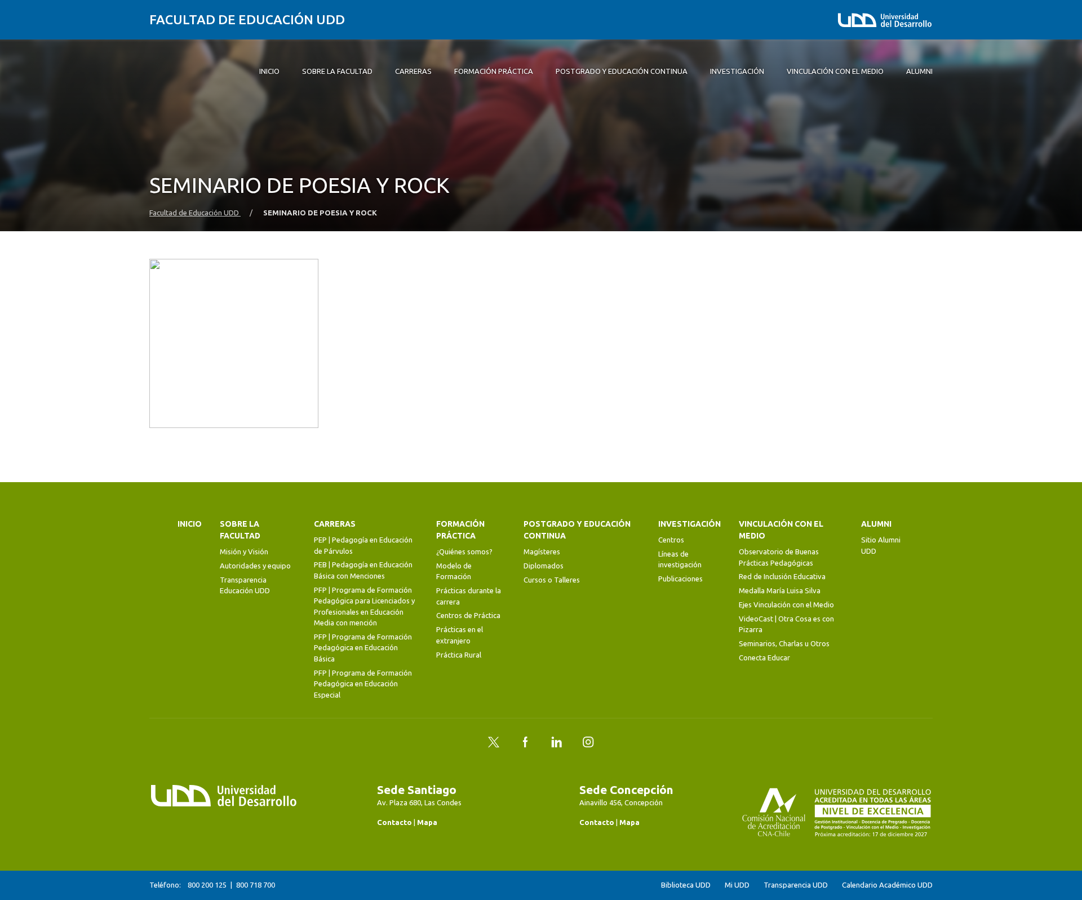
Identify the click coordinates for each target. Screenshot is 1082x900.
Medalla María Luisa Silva (780, 590)
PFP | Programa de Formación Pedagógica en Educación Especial (363, 684)
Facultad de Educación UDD (247, 19)
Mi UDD (737, 885)
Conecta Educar (764, 657)
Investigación (689, 523)
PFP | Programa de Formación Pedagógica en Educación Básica (363, 648)
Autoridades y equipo (255, 566)
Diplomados (544, 566)
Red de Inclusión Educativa (782, 576)
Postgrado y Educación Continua (577, 529)
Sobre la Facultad (240, 529)
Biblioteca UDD (686, 885)
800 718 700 (255, 885)
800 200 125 (207, 885)
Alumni (876, 523)
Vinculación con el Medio (781, 529)
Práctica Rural (458, 655)
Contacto (394, 822)
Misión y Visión (244, 551)
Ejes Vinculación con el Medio (786, 604)
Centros (671, 540)
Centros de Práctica (468, 615)
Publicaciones (680, 579)
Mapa (427, 822)
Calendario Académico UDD (887, 885)
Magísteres (542, 551)
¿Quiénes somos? (464, 551)
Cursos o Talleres (552, 580)
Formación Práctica (460, 529)
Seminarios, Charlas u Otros (784, 643)
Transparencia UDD (796, 885)
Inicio (190, 523)
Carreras (335, 523)
